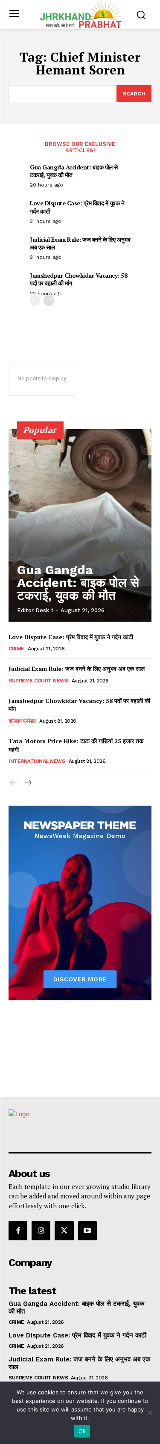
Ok (82, 1431)
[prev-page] (35, 300)
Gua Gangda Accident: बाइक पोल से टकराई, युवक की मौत (74, 171)
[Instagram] (41, 1230)
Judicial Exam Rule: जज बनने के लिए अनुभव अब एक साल (80, 243)
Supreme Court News (38, 681)
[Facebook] (18, 1230)
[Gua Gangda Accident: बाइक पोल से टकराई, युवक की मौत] (80, 525)
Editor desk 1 (35, 610)
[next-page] (49, 300)
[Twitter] (64, 1230)
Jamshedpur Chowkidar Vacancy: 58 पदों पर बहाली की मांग (78, 279)
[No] (149, 1412)
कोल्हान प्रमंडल (22, 721)
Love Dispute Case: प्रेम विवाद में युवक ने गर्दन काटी (77, 207)
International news (37, 761)
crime (16, 649)
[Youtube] (87, 1230)
